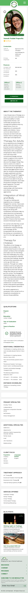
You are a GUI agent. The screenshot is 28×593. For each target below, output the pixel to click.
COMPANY (4, 568)
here (12, 342)
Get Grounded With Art (12, 546)
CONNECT (4, 574)
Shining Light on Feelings (13, 526)
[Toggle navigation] (24, 3)
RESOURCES (5, 565)
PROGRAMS (5, 571)
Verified (8, 41)
